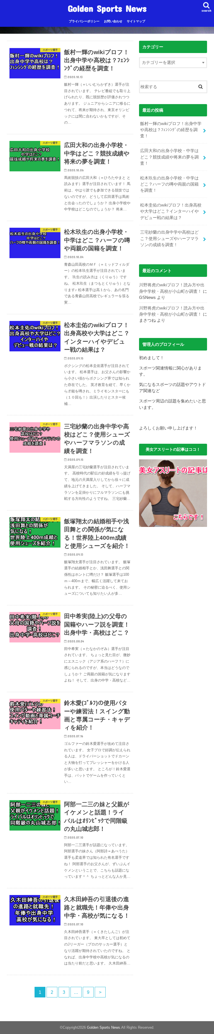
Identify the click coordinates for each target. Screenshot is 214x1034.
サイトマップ (136, 21)
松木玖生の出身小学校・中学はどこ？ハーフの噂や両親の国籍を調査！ (169, 184)
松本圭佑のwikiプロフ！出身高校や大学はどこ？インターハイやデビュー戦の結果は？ (170, 211)
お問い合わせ (113, 21)
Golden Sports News (107, 8)
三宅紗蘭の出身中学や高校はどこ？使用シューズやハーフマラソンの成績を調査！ (169, 238)
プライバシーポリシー (84, 21)
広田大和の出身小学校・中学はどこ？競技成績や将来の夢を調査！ (169, 156)
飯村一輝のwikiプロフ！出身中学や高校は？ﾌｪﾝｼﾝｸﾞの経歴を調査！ (170, 129)
